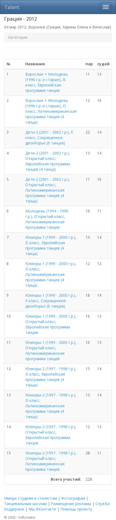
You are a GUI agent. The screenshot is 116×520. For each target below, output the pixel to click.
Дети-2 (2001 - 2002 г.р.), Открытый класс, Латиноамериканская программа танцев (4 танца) (47, 190)
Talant (11, 7)
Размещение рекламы (71, 503)
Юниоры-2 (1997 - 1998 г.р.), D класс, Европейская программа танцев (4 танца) (50, 376)
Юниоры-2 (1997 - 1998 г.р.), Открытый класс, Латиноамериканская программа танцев (50, 461)
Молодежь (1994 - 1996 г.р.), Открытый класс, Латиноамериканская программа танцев (46, 219)
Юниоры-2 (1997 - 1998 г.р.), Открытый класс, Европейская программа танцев (50, 434)
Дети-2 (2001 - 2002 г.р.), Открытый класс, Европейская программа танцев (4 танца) (47, 161)
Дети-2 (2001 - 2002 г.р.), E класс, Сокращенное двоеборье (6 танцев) (49, 138)
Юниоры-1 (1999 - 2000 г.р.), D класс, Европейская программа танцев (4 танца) (50, 245)
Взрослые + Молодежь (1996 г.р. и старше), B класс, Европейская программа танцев (46, 82)
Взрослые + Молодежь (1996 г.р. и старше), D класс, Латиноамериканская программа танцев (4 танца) (51, 111)
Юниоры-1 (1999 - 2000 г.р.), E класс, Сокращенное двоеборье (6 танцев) (50, 301)
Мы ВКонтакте (42, 509)
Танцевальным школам (25, 503)
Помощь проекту (76, 509)
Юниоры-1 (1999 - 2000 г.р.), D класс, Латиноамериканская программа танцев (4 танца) (50, 274)
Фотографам (73, 498)
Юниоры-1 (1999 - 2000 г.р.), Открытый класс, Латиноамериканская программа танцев (50, 350)
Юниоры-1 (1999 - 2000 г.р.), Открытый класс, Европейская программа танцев (50, 324)
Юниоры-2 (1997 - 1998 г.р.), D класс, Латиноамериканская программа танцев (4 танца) (50, 405)
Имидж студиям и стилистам (30, 498)
